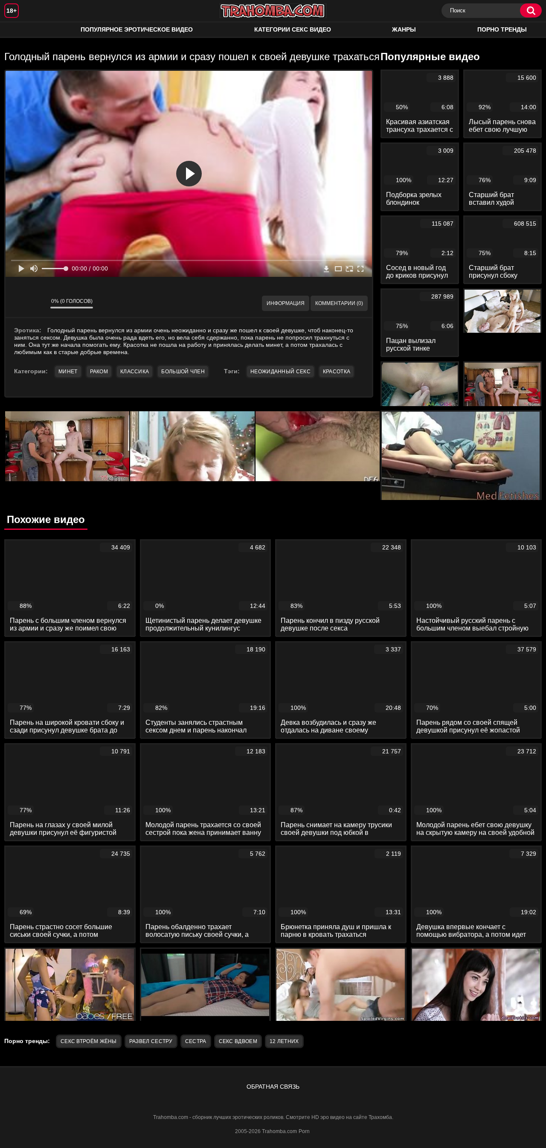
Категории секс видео (292, 29)
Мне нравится (18, 303)
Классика (134, 372)
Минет (68, 372)
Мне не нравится (37, 303)
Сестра (195, 1041)
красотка (336, 372)
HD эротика (19, 30)
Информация (286, 303)
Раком (99, 372)
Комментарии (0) (339, 303)
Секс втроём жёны (89, 1041)
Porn (304, 1131)
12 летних (284, 1041)
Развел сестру (151, 1041)
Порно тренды (502, 29)
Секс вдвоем (238, 1041)
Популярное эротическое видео (137, 29)
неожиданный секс (280, 372)
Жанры (404, 29)
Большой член (183, 372)
